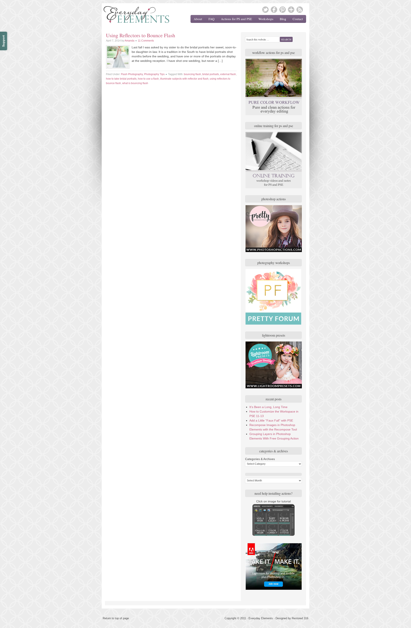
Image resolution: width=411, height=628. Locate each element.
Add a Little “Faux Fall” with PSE (271, 420)
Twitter (265, 9)
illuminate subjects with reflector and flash (184, 78)
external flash (228, 74)
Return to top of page (116, 618)
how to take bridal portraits (121, 78)
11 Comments (146, 40)
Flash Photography (132, 74)
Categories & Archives (260, 459)
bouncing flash (192, 74)
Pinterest (282, 9)
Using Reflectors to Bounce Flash (140, 35)
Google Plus (291, 9)
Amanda (129, 40)
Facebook (274, 9)
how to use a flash (148, 78)
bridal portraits (210, 74)
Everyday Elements (134, 16)
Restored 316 (300, 618)
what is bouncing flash (135, 83)
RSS (299, 9)
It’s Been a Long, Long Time (268, 407)
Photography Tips (154, 74)
